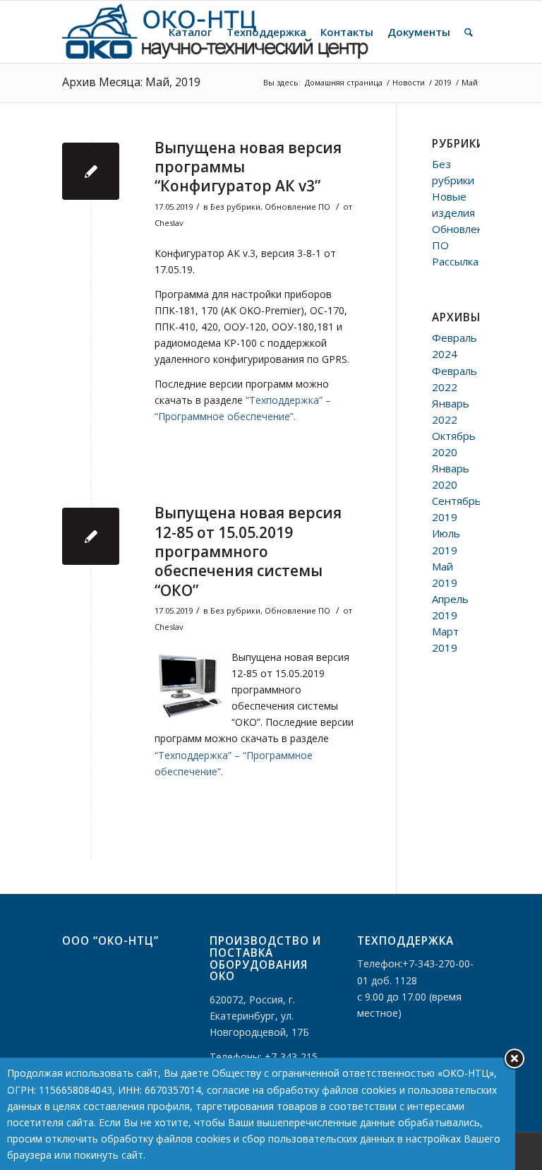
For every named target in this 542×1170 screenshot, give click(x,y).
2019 (443, 82)
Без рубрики (235, 206)
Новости (408, 82)
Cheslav (169, 222)
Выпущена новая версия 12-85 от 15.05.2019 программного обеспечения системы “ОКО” (248, 551)
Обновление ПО (297, 206)
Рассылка (455, 261)
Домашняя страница (344, 82)
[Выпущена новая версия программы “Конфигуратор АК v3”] (90, 171)
